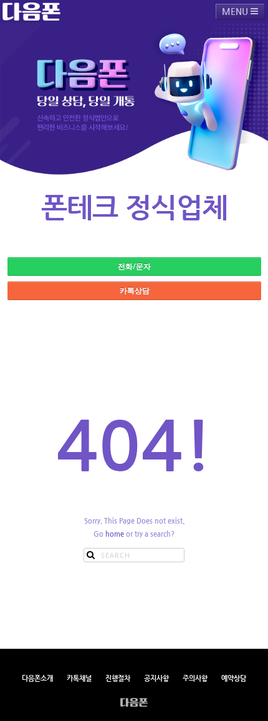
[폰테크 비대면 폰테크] (31, 11)
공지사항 (156, 678)
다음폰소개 (37, 678)
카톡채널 (79, 678)
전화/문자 (134, 266)
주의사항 (195, 678)
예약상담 (233, 678)
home (114, 533)
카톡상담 (135, 290)
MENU (236, 11)
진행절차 (117, 678)
